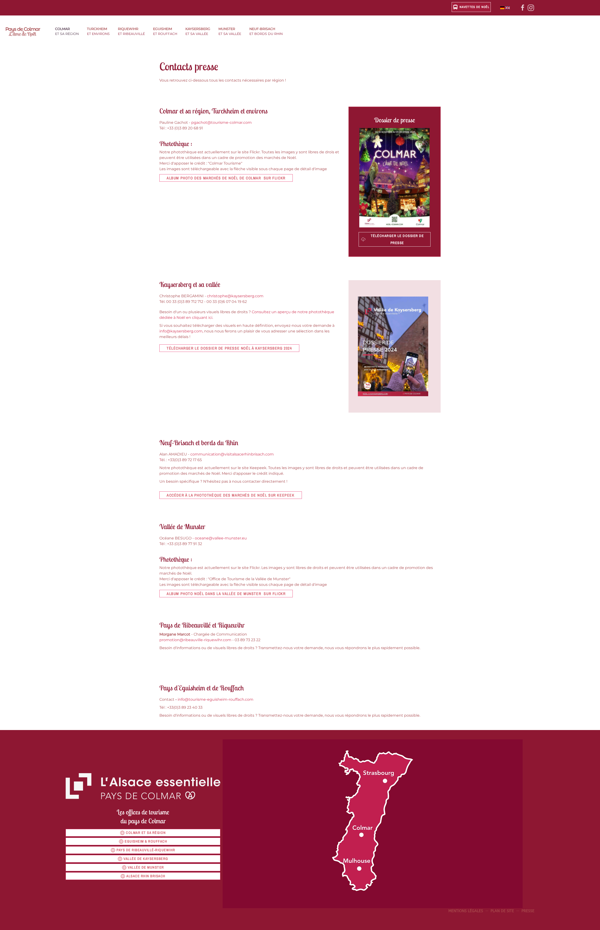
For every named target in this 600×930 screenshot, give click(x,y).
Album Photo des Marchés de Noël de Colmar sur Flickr (226, 178)
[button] (68, 32)
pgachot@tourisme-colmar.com (221, 122)
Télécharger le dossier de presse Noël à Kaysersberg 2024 (229, 348)
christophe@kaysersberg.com (235, 296)
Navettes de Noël (474, 7)
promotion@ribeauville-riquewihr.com (195, 640)
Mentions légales (465, 911)
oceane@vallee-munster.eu (221, 538)
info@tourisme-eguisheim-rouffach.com (215, 699)
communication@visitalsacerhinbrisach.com (232, 454)
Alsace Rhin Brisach (145, 876)
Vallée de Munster (146, 867)
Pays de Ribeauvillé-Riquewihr (145, 849)
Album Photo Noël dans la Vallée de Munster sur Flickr (226, 593)
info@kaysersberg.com (180, 331)
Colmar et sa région (146, 832)
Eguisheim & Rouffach (146, 841)
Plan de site (502, 911)
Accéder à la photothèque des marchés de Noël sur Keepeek (231, 495)
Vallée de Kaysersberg (146, 858)
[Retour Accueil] (26, 32)
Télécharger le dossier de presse (397, 239)
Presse (527, 911)
